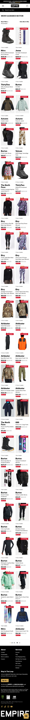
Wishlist (17, 667)
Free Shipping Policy (20, 656)
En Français (19, 665)
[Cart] (27, 6)
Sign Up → (4, 680)
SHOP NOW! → (18, 2)
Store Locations (5, 656)
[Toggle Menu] (3, 6)
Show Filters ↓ (4, 21)
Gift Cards (18, 663)
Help (17, 654)
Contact (3, 652)
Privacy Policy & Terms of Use (7, 703)
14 (17, 643)
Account (17, 652)
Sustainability (4, 654)
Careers (3, 659)
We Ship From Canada (21, 659)
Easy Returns (19, 661)
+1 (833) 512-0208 (18, 684)
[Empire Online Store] (15, 5)
